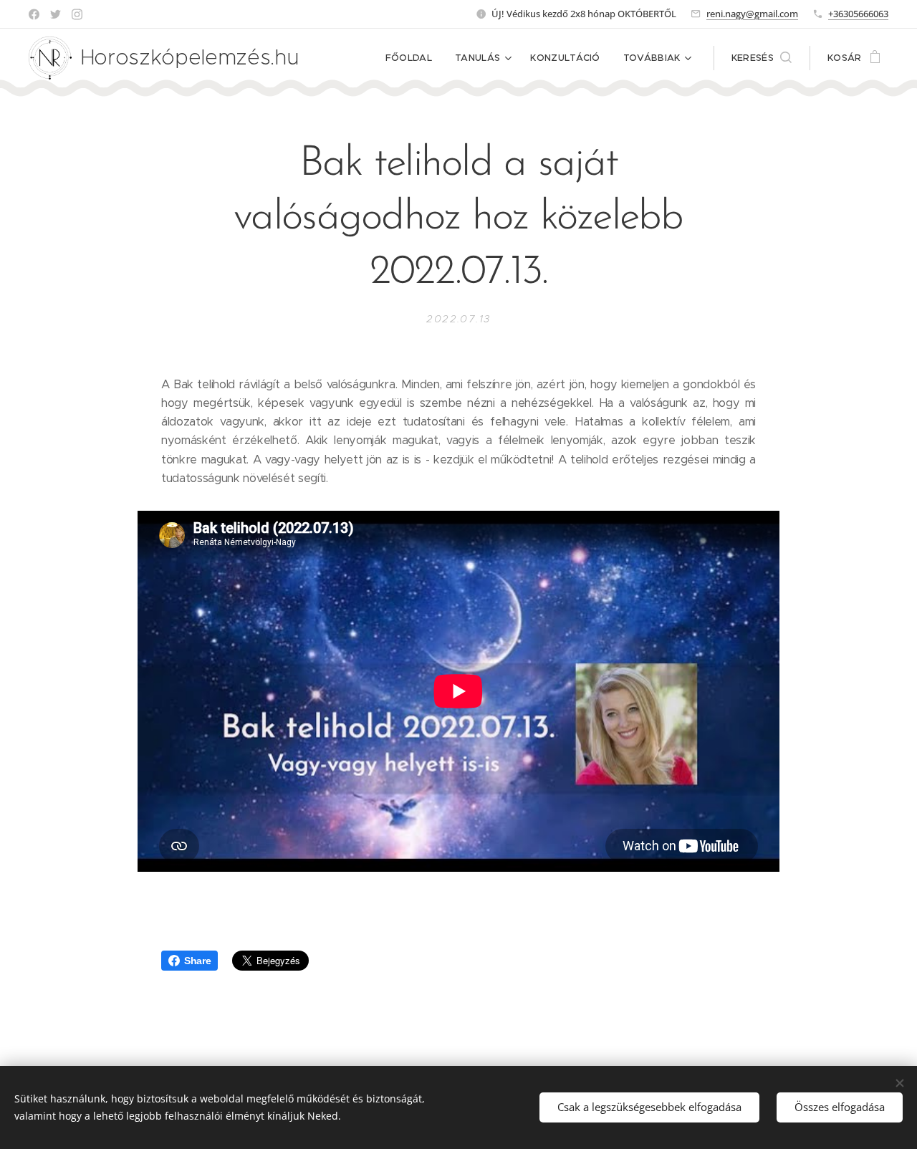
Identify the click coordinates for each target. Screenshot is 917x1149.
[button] (762, 58)
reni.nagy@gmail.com (752, 13)
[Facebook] (34, 14)
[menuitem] (412, 58)
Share (197, 960)
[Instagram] (77, 14)
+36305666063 (858, 13)
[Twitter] (55, 14)
